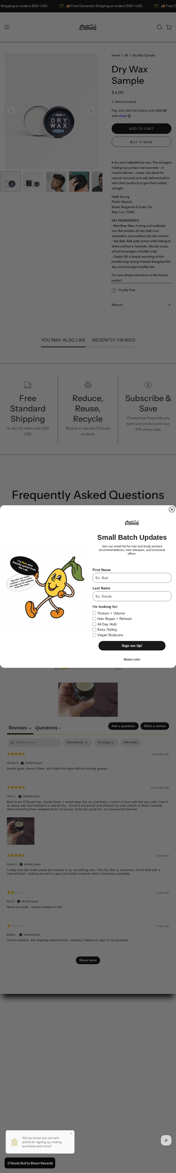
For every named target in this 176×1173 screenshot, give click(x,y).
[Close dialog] (172, 509)
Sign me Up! (132, 646)
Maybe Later (132, 659)
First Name (102, 570)
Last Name (101, 588)
